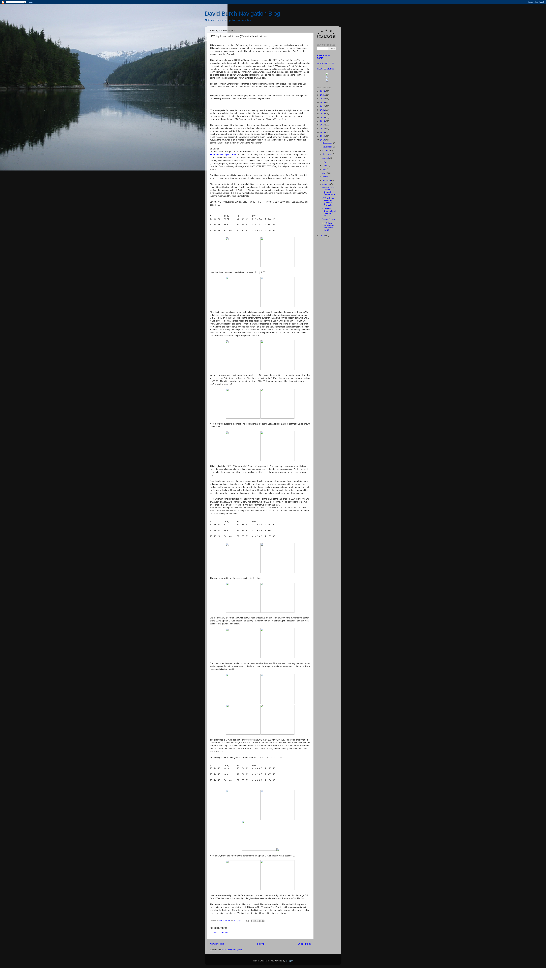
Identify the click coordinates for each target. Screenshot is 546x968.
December (327, 143)
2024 (322, 99)
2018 (322, 121)
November (327, 147)
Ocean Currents (329, 219)
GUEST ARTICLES (325, 63)
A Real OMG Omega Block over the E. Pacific (329, 212)
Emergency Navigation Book (223, 154)
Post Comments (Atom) (232, 950)
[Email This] (252, 921)
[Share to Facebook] (260, 921)
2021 (322, 110)
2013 (322, 140)
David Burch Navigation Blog (242, 13)
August (325, 158)
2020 (322, 114)
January (326, 184)
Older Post (304, 943)
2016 (322, 129)
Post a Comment (220, 932)
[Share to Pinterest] (263, 921)
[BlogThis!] (255, 921)
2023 (322, 102)
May (324, 169)
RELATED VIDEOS (325, 69)
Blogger (289, 961)
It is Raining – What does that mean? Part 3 (328, 226)
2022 (322, 106)
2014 (322, 136)
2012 (322, 236)
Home (261, 943)
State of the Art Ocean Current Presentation (328, 191)
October (326, 150)
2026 (322, 91)
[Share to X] (257, 921)
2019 (322, 117)
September (327, 154)
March (325, 177)
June (324, 165)
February (326, 180)
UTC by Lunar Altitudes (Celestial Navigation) (328, 201)
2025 (322, 95)
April (324, 173)
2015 (322, 132)
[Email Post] (247, 921)
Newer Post (217, 943)
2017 (322, 125)
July (324, 162)
